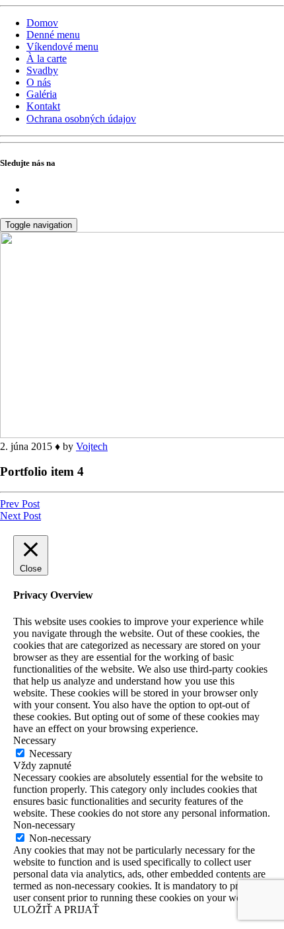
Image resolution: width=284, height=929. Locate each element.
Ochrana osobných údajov (81, 118)
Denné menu (53, 34)
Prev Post (20, 503)
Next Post (20, 515)
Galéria (41, 94)
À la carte (46, 58)
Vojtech (92, 446)
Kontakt (43, 106)
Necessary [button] (34, 740)
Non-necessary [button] (44, 825)
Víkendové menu (62, 46)
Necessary (50, 753)
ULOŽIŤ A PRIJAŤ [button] (56, 909)
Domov (42, 22)
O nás (38, 82)
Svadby (42, 70)
